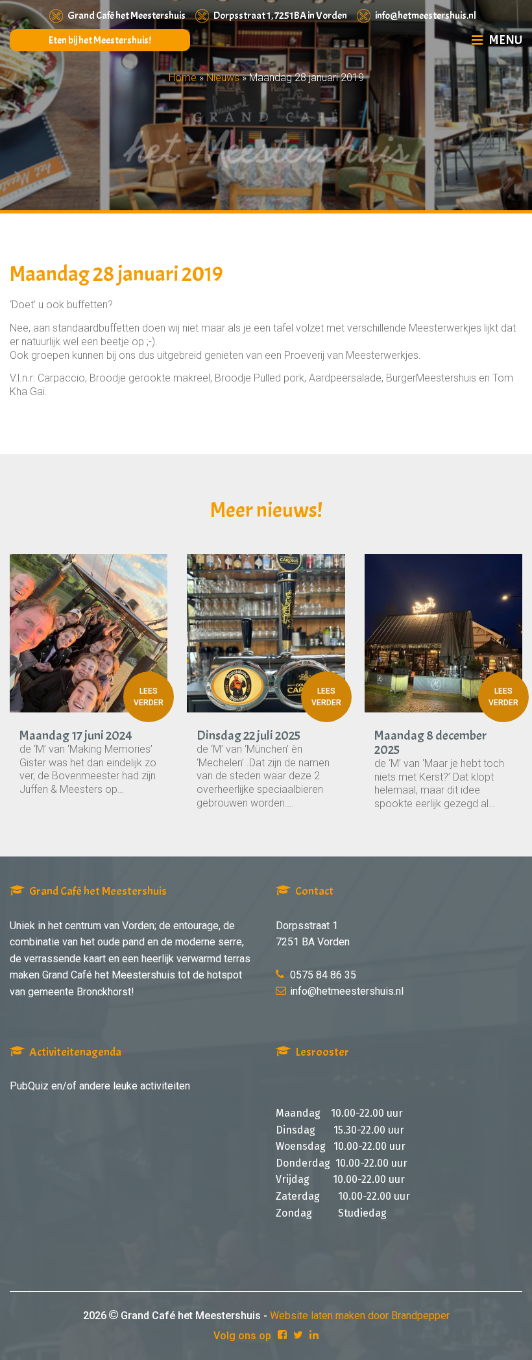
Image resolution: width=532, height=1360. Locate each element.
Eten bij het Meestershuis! (100, 40)
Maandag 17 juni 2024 (75, 735)
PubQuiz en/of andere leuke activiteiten (100, 1086)
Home (183, 77)
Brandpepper (420, 1315)
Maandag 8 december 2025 (430, 742)
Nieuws (222, 77)
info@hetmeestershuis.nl (425, 15)
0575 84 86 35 (323, 975)
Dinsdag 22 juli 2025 (248, 735)
